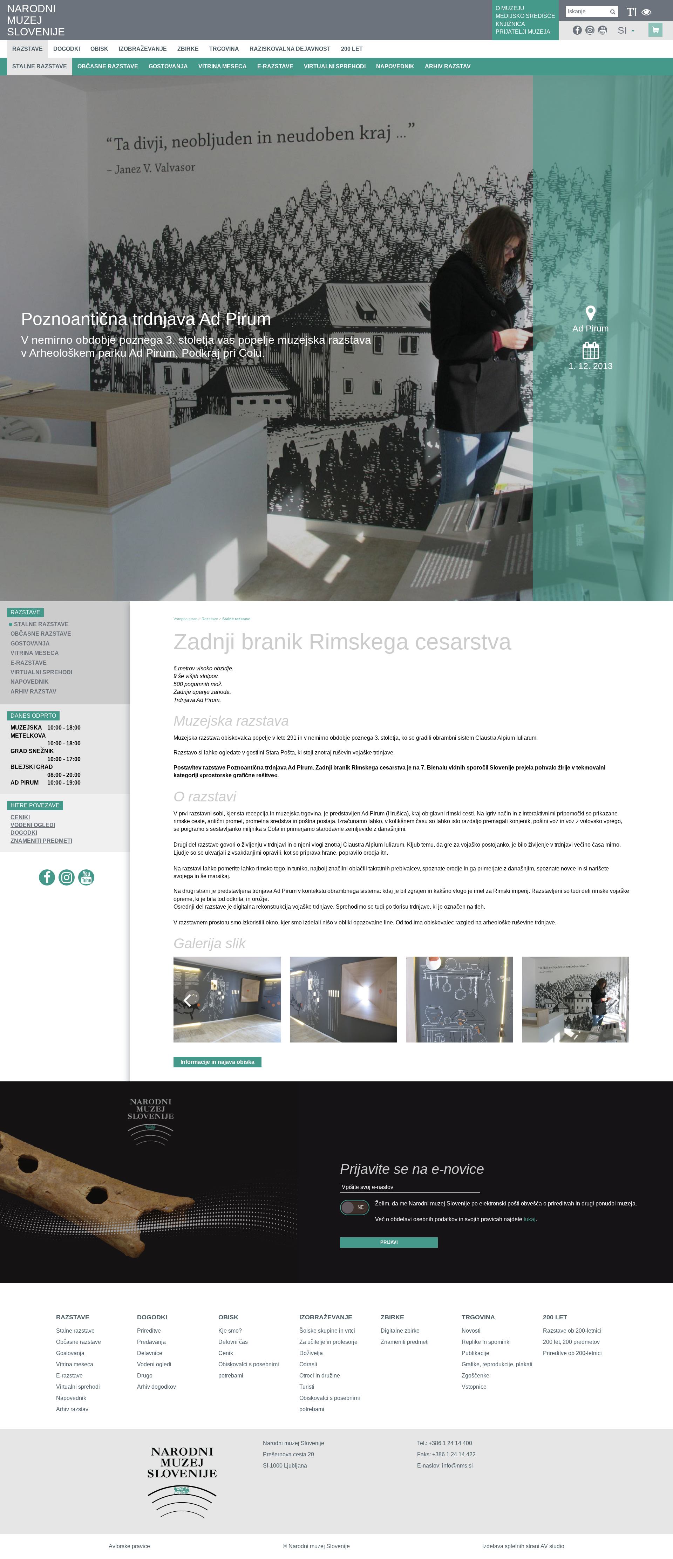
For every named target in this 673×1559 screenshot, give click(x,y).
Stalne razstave (39, 66)
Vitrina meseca (222, 66)
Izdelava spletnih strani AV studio (523, 1546)
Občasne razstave (107, 66)
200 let (352, 49)
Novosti (471, 1331)
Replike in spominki (486, 1342)
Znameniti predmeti (405, 1342)
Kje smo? (230, 1331)
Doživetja (311, 1353)
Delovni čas (233, 1342)
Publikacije (475, 1353)
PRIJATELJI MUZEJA (523, 32)
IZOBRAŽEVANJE (325, 1317)
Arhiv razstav (448, 66)
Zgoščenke (475, 1376)
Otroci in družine (319, 1376)
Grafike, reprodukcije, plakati (497, 1364)
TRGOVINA (478, 1317)
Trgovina (224, 49)
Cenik (225, 1353)
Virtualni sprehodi (335, 66)
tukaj (530, 1219)
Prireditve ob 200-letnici (572, 1353)
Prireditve (149, 1331)
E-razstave (275, 66)
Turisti (306, 1387)
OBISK (228, 1317)
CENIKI (20, 817)
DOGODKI (24, 833)
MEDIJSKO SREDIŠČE (525, 16)
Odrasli (308, 1364)
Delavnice (149, 1353)
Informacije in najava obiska (217, 1062)
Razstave (27, 49)
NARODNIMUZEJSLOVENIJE (36, 20)
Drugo (144, 1376)
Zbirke (188, 49)
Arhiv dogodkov (156, 1387)
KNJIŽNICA (510, 24)
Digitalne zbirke (400, 1331)
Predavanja (151, 1342)
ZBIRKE (392, 1317)
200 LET (555, 1317)
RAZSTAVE (72, 1317)
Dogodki (66, 49)
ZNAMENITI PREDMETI (41, 841)
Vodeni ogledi (154, 1364)
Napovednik (395, 66)
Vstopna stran (185, 619)
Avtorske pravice (129, 1546)
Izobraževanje (143, 49)
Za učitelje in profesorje (328, 1342)
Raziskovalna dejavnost (290, 49)
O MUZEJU (510, 8)
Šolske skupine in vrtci (327, 1331)
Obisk (99, 49)
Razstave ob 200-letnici (572, 1331)
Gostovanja (168, 66)
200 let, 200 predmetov (571, 1342)
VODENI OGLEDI (33, 825)
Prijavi (389, 1242)
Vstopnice (474, 1387)
